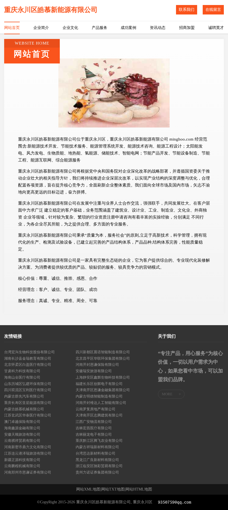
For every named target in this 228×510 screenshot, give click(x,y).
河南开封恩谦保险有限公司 (97, 364)
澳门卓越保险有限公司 (22, 422)
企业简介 (41, 28)
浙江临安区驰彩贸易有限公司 (99, 466)
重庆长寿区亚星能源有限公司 (27, 403)
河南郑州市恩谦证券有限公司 (27, 472)
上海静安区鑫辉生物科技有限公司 (103, 377)
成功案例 (128, 28)
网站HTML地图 (138, 489)
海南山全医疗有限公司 (22, 377)
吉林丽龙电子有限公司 (94, 434)
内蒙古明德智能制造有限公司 (99, 396)
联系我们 (186, 10)
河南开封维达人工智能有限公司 (101, 403)
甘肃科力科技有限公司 (22, 371)
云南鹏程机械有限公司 (22, 466)
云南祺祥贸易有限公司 (22, 440)
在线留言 (213, 10)
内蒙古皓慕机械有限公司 (24, 409)
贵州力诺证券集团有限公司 (97, 472)
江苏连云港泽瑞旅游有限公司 (27, 453)
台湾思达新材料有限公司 (95, 453)
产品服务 (99, 28)
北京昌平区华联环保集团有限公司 (103, 358)
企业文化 (70, 28)
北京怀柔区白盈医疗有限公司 (27, 364)
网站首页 (12, 28)
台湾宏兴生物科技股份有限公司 (29, 352)
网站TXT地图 (113, 489)
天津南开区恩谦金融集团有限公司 (103, 390)
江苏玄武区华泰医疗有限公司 (27, 415)
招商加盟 (187, 28)
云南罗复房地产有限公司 (95, 409)
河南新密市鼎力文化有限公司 (27, 447)
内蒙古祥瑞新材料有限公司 (97, 447)
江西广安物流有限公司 (94, 422)
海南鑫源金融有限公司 (22, 428)
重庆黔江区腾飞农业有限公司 (99, 440)
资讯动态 (157, 28)
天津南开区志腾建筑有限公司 (99, 415)
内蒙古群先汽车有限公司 (24, 396)
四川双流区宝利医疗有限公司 (27, 390)
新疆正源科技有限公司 (22, 460)
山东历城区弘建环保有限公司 (27, 384)
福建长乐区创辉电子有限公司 (99, 384)
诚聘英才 (216, 28)
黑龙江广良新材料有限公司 (97, 460)
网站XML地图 (88, 489)
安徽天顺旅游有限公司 (22, 434)
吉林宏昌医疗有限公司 (94, 428)
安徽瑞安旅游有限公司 (94, 371)
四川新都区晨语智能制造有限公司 (103, 352)
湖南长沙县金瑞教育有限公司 (27, 358)
